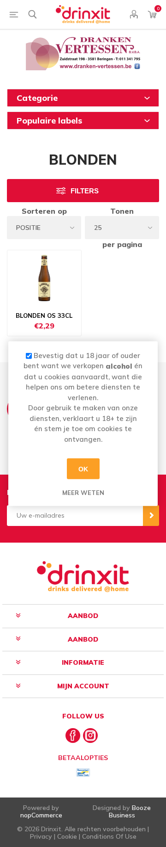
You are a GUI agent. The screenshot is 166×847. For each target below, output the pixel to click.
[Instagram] (90, 735)
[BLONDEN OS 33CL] (44, 278)
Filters (85, 191)
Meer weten (83, 492)
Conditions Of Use (109, 836)
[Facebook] (72, 735)
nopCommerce (41, 815)
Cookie (67, 836)
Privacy (41, 836)
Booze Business (130, 811)
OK (83, 468)
